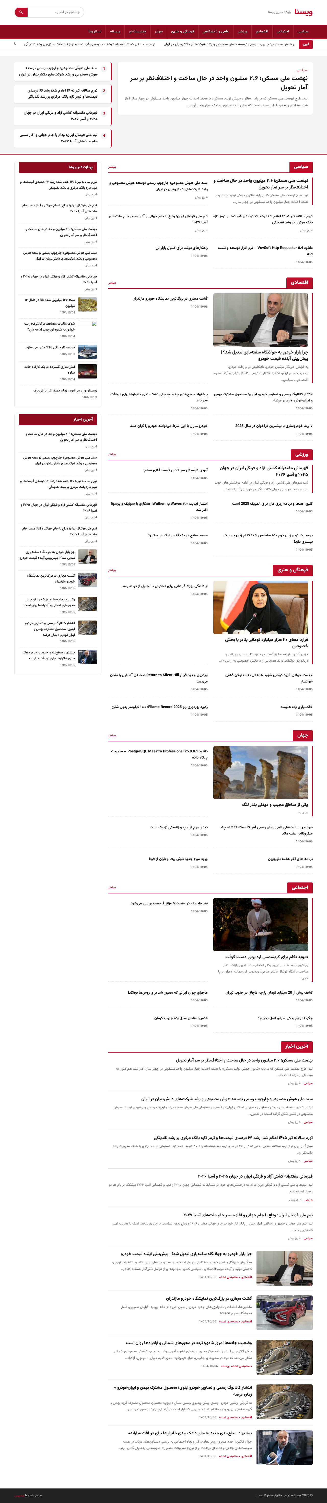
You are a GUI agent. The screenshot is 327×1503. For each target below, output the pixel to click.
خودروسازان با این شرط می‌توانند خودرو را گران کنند (169, 426)
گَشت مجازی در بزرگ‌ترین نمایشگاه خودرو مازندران (170, 299)
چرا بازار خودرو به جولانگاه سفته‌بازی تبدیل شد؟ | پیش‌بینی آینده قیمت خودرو (264, 355)
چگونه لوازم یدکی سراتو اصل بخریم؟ (285, 1018)
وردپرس (19, 1495)
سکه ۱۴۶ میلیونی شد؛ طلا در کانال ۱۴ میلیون (50, 303)
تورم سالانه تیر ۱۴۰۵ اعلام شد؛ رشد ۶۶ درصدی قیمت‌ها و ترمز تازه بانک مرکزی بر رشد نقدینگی (95, 44)
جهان (159, 31)
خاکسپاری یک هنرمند (297, 707)
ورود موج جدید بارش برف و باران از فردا (178, 859)
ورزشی (242, 31)
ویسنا (303, 12)
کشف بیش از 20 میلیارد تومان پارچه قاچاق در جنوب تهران (269, 993)
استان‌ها (95, 31)
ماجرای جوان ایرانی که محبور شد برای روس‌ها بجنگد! (168, 993)
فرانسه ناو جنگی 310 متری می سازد (50, 347)
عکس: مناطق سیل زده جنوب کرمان (181, 1018)
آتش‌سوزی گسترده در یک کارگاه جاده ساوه (49, 369)
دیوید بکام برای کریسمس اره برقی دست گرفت (266, 957)
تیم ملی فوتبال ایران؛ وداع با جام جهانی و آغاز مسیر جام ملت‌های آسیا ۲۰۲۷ (248, 1215)
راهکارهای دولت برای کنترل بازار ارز (182, 248)
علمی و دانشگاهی (216, 31)
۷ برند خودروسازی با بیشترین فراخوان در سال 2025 (274, 426)
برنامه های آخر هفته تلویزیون (290, 859)
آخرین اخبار (296, 1046)
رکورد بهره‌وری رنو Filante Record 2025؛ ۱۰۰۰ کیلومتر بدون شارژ (160, 707)
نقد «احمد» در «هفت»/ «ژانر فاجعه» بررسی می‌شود (169, 903)
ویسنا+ (115, 31)
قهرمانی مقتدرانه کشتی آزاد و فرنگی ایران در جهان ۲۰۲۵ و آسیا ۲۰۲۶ (264, 471)
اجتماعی (283, 31)
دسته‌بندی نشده (229, 1277)
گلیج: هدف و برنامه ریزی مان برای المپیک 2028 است (272, 504)
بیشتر (112, 167)
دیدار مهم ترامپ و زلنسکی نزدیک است (179, 827)
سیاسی (303, 31)
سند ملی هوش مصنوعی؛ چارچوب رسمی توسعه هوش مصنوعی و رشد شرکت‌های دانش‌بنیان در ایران (240, 44)
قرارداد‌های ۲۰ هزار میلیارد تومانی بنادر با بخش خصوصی (266, 643)
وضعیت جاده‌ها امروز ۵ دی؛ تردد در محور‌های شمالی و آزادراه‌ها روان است (189, 1343)
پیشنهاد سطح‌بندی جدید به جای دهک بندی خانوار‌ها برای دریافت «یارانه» (190, 1433)
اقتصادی (262, 31)
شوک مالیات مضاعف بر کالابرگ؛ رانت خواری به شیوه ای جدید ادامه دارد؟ (49, 326)
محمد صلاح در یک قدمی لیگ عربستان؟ (178, 535)
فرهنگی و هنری (182, 31)
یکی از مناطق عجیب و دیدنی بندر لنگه (274, 804)
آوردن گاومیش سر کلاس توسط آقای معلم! (175, 470)
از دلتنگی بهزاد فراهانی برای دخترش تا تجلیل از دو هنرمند (165, 586)
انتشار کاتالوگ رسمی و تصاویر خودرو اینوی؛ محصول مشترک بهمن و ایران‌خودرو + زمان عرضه (50, 629)
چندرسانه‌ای (137, 31)
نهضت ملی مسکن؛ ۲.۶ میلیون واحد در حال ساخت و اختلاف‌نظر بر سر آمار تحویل (219, 83)
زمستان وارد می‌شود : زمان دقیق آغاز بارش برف (65, 390)
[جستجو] (21, 12)
